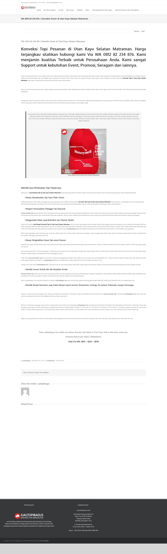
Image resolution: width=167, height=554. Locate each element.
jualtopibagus (26, 360)
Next (143, 31)
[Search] (142, 10)
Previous (136, 31)
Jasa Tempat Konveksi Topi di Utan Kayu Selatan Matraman (52, 224)
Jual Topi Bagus (44, 540)
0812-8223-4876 (79, 530)
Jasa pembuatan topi (27, 213)
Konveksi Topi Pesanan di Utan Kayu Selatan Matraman (76, 48)
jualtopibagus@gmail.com (54, 2)
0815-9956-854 (93, 530)
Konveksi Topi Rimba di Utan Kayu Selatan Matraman (97, 332)
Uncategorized (50, 360)
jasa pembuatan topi (35, 258)
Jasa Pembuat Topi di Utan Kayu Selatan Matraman (45, 193)
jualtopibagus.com (73, 229)
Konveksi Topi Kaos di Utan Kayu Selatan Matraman (94, 202)
